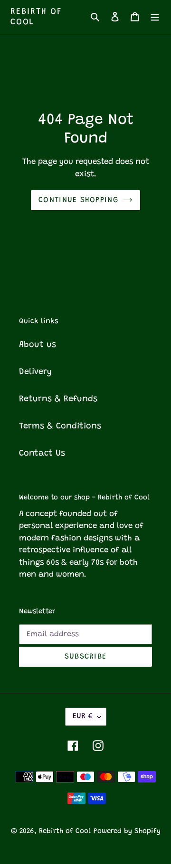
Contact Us (42, 453)
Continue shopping (78, 200)
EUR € (83, 716)
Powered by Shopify (127, 831)
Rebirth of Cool (36, 17)
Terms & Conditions (60, 426)
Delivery (35, 372)
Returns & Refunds (58, 399)
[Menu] (155, 17)
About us (37, 345)
